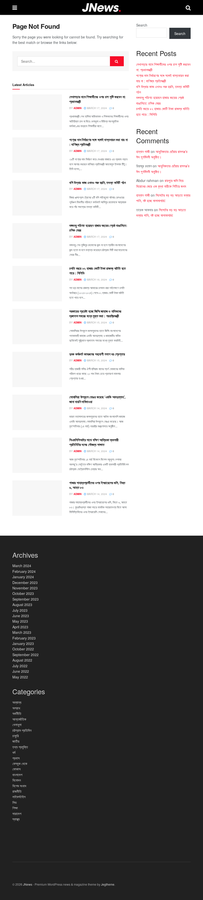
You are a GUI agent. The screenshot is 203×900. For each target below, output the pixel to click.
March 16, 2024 (96, 279)
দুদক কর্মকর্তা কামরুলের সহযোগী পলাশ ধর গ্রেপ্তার (97, 353)
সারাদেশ (16, 813)
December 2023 (25, 582)
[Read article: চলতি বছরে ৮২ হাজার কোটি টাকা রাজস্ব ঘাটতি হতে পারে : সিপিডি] (37, 283)
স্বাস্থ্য (16, 818)
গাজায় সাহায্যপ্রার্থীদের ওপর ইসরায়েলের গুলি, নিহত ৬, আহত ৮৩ (97, 485)
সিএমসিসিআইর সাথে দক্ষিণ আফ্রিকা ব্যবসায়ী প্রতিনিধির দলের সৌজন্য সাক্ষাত (94, 442)
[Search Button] (188, 7)
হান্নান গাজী (143, 151)
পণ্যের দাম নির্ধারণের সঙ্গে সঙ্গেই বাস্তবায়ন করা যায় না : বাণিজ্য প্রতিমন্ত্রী (98, 142)
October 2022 (23, 648)
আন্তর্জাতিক (19, 719)
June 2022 (20, 671)
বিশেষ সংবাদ (19, 785)
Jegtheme (107, 884)
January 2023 (23, 643)
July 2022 (19, 665)
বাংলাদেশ (17, 774)
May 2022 (20, 676)
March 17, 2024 (96, 108)
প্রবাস (16, 757)
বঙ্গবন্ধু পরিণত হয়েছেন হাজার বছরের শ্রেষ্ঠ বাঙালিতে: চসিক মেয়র (98, 228)
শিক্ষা (15, 807)
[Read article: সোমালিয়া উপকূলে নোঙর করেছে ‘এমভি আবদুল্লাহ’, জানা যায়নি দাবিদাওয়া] (37, 412)
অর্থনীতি (16, 713)
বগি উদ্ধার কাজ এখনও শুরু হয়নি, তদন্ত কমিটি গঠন (97, 182)
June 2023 (20, 615)
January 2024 (23, 576)
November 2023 (25, 587)
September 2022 (25, 654)
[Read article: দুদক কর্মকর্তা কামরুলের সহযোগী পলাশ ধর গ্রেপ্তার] (37, 369)
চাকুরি (15, 735)
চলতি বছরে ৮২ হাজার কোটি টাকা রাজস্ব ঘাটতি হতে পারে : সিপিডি (97, 271)
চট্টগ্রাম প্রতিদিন (21, 730)
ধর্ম (13, 752)
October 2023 (23, 593)
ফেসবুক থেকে (19, 763)
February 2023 (24, 638)
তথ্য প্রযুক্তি (20, 746)
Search (141, 25)
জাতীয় (15, 741)
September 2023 (25, 599)
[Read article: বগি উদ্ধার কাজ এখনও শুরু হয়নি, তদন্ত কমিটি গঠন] (37, 198)
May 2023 (20, 621)
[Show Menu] (14, 7)
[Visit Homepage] (101, 7)
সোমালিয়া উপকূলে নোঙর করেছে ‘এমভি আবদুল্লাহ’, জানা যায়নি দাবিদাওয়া (97, 399)
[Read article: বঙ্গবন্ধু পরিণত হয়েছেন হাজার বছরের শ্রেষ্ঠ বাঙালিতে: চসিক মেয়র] (37, 241)
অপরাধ (16, 707)
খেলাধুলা (17, 724)
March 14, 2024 (96, 408)
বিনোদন (16, 780)
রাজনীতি (17, 791)
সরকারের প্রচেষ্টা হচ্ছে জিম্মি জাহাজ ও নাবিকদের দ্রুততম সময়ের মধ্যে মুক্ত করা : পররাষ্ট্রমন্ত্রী (95, 314)
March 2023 (21, 632)
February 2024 (24, 571)
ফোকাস (16, 768)
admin (77, 108)
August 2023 (22, 604)
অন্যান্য (16, 702)
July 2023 (19, 610)
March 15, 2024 (96, 322)
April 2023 (20, 626)
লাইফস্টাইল (18, 796)
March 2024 (21, 565)
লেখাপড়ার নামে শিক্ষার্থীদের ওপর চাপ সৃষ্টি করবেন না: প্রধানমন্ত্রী (97, 99)
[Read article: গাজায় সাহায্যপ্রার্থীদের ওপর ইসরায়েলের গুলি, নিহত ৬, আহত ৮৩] (37, 498)
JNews (27, 884)
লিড (14, 802)
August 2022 (22, 660)
